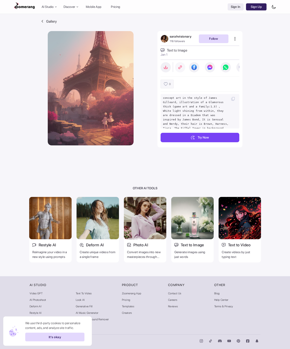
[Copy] (233, 99)
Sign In (235, 7)
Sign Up (256, 7)
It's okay (55, 337)
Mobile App (93, 7)
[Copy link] (180, 67)
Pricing (115, 7)
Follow (213, 39)
